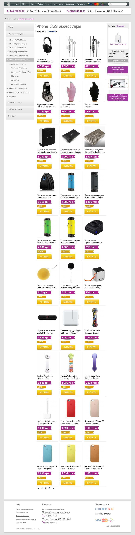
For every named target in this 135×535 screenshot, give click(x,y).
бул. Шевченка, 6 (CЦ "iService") (106, 11)
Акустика (15, 80)
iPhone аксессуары (26, 19)
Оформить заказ (118, 61)
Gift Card (12, 116)
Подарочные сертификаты (24, 509)
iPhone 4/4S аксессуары (19, 92)
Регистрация (115, 526)
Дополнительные (18, 84)
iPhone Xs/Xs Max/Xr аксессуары (17, 40)
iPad (32, 4)
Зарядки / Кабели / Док (21, 72)
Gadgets (12, 96)
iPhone (25, 4)
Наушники (15, 76)
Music (10, 27)
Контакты (81, 4)
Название (52, 31)
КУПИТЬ (44, 75)
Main (17, 4)
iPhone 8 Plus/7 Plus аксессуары (17, 48)
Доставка (70, 4)
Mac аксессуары (15, 109)
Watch (40, 4)
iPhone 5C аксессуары (18, 88)
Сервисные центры (22, 512)
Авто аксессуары (18, 64)
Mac (47, 4)
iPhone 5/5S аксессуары (19, 60)
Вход (108, 526)
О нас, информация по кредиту (26, 519)
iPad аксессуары (15, 102)
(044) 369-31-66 (77, 11)
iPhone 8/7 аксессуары (18, 52)
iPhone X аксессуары (18, 44)
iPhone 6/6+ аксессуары (19, 56)
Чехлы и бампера (19, 68)
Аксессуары (58, 4)
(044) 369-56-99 (17, 11)
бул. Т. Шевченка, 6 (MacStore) (45, 11)
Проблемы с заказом (22, 516)
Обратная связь (21, 522)
